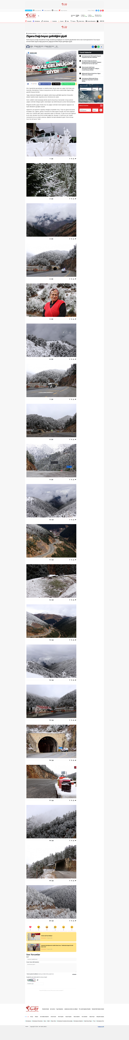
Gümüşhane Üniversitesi (37, 1021)
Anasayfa (29, 21)
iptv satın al (52, 1009)
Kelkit (48, 1021)
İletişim (93, 10)
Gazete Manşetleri (92, 21)
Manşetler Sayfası (100, 1016)
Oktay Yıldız (53, 1021)
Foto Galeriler (38, 10)
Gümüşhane (37, 21)
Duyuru (73, 21)
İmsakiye (56, 10)
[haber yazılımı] (101, 1026)
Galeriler (39, 33)
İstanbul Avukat (45, 1009)
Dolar (83, 15)
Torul (93, 1021)
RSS (27, 1026)
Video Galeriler (47, 10)
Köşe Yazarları (64, 10)
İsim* (27, 957)
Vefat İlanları (46, 21)
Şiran (44, 1021)
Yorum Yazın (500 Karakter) (32, 962)
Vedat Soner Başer (87, 1021)
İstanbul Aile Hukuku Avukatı (98, 1009)
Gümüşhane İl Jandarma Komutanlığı (64, 1021)
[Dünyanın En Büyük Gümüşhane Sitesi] (32, 1009)
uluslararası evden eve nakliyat (71, 1009)
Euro (90, 15)
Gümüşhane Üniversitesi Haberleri (103, 1021)
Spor (68, 21)
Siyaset (61, 21)
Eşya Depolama (59, 1009)
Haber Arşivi (81, 21)
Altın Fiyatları (60, 1016)
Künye (89, 10)
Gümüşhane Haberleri (31, 33)
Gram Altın (98, 15)
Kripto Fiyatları (68, 1016)
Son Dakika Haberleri (44, 1016)
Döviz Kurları (53, 1016)
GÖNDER (74, 974)
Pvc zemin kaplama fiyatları (85, 1009)
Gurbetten (54, 21)
